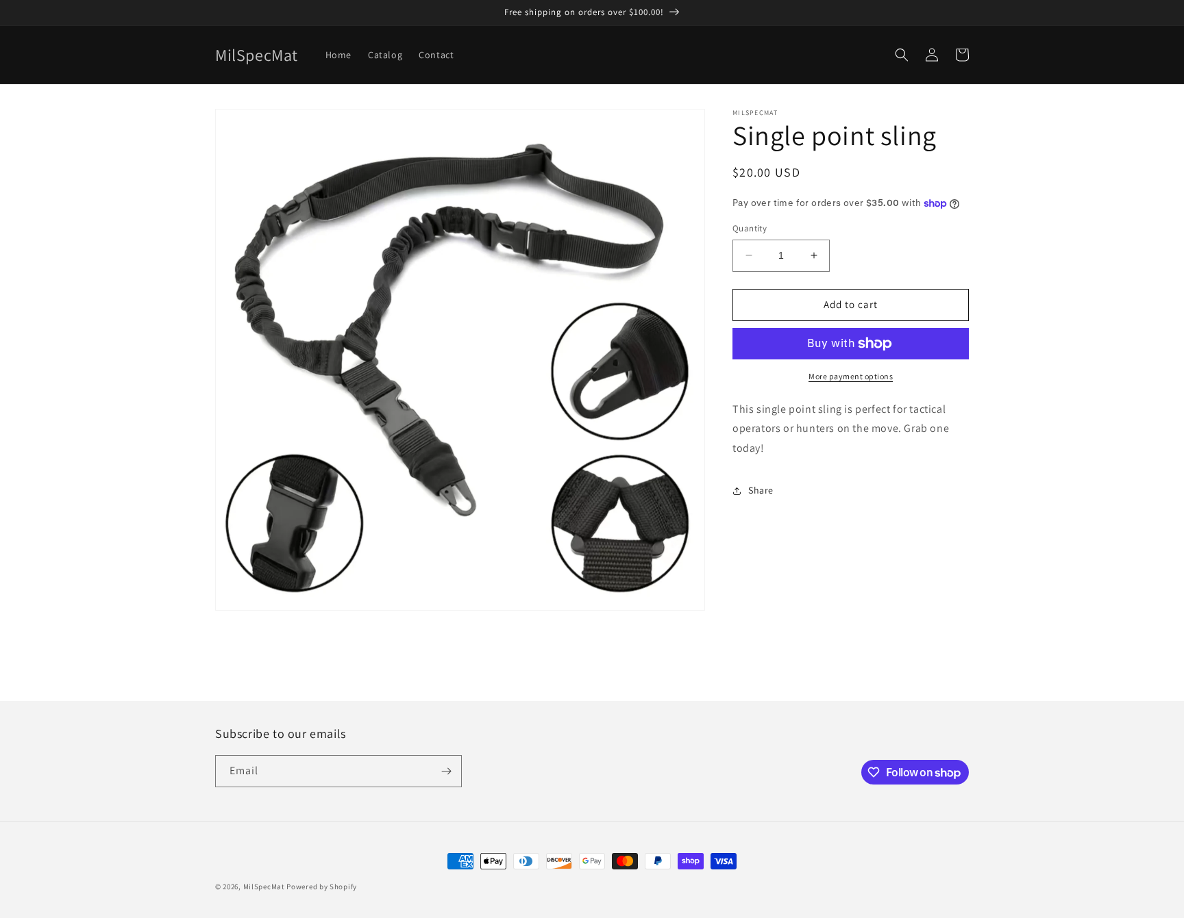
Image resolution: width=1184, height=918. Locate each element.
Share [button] (761, 490)
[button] (902, 55)
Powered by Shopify (321, 886)
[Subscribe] (446, 771)
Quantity (749, 228)
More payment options (851, 376)
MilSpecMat (264, 886)
